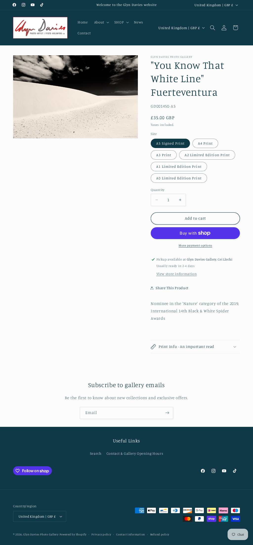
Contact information (130, 534)
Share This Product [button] (172, 288)
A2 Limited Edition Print (207, 155)
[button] (101, 22)
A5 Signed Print (170, 143)
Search (96, 453)
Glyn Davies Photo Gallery (40, 534)
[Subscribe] (167, 413)
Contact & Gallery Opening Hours (134, 453)
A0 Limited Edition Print (178, 178)
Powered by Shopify (73, 534)
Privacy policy (101, 534)
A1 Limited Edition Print (178, 166)
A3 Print (163, 155)
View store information (176, 274)
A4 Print (205, 143)
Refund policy (159, 534)
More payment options (195, 245)
